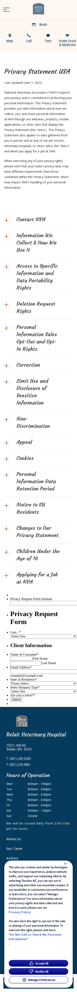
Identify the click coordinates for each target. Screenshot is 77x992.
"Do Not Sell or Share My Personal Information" (35, 937)
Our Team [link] (14, 848)
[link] (38, 8)
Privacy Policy (20, 912)
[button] (6, 10)
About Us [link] (13, 839)
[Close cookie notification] (65, 864)
